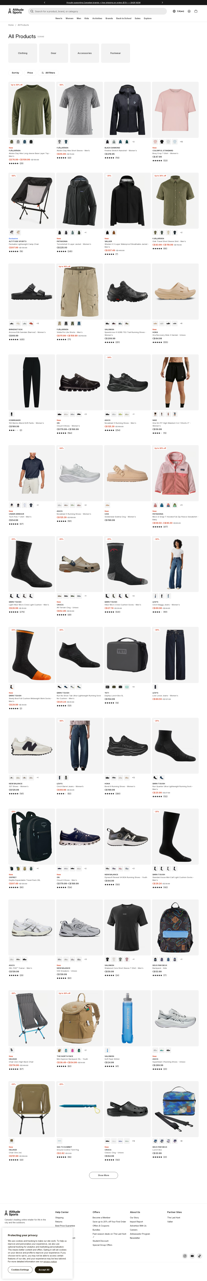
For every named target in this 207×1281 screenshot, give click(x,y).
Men (79, 18)
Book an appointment (65, 1238)
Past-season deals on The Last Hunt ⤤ (109, 1235)
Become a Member (101, 1217)
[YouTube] (192, 1256)
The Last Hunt (173, 1217)
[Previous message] (44, 2)
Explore (148, 18)
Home (11, 25)
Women (69, 18)
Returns (58, 1221)
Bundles (96, 1230)
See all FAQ (60, 1246)
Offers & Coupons (101, 1226)
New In (58, 18)
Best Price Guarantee (65, 1226)
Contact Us (60, 1242)
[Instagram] (185, 1256)
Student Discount (100, 1241)
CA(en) (180, 11)
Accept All (44, 1269)
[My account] (189, 11)
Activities (97, 18)
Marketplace (61, 1234)
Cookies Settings (20, 1269)
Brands (109, 18)
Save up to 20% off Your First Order (109, 1221)
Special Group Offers (102, 1245)
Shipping (59, 1217)
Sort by (15, 73)
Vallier (170, 1221)
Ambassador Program (140, 1234)
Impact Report (136, 1221)
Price (30, 73)
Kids (86, 18)
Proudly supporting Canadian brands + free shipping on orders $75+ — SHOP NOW (104, 2)
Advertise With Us (138, 1226)
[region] (37, 1253)
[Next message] (162, 2)
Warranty (59, 1230)
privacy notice (50, 1261)
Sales (138, 18)
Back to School (123, 18)
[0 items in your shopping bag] (196, 11)
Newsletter (135, 1238)
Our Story (134, 1217)
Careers (133, 1230)
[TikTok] (199, 1256)
